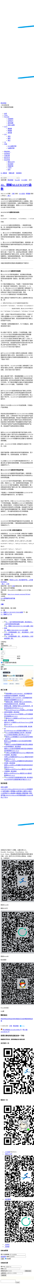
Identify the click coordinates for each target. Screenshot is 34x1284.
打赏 (7, 584)
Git (5, 142)
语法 (9, 136)
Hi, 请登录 (4, 173)
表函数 (14, 793)
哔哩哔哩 (10, 166)
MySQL (9, 795)
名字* (18, 656)
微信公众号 (11, 162)
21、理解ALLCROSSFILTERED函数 (12, 612)
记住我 (8, 1258)
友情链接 (26, 1019)
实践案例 (10, 119)
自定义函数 (11, 125)
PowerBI (6, 117)
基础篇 (10, 128)
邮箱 (2, 1269)
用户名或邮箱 (5, 1254)
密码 (8, 1256)
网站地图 (16, 1026)
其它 (9, 140)
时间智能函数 (22, 795)
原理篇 (10, 130)
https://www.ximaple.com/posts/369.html (19, 594)
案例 (9, 138)
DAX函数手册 (12, 146)
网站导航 (7, 151)
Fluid (29, 795)
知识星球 (10, 164)
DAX (5, 126)
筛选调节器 (11, 598)
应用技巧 (10, 121)
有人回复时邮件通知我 (9, 662)
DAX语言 (24, 180)
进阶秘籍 (10, 123)
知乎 (9, 169)
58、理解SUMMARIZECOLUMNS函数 (16, 630)
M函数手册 (11, 148)
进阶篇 (10, 132)
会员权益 (7, 153)
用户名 (3, 1266)
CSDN (10, 167)
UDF (7, 789)
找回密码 (19, 173)
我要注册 (11, 173)
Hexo (15, 795)
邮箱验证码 (4, 1271)
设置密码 (3, 1273)
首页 (5, 113)
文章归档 (7, 155)
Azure (6, 115)
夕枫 (13, 193)
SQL (5, 134)
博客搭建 (25, 793)
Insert (17, 1282)
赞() (9, 195)
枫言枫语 (10, 180)
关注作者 (7, 160)
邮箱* (18, 658)
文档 (5, 144)
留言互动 (7, 158)
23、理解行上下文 (6, 614)
